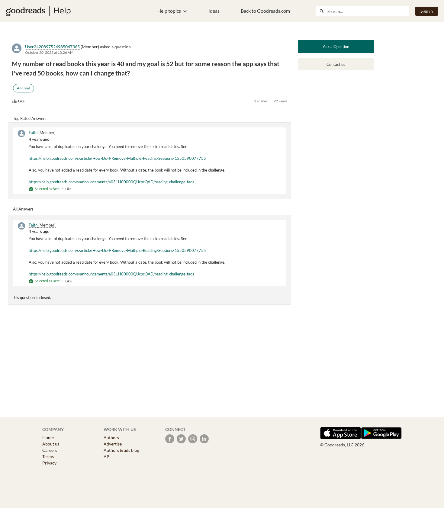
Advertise (113, 443)
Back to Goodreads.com (265, 11)
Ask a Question (336, 46)
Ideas (214, 11)
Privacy (49, 462)
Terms (48, 456)
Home (48, 437)
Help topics (169, 11)
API (107, 456)
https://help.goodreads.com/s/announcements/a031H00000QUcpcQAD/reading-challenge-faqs (111, 181)
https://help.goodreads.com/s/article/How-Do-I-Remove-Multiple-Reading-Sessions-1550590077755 (117, 158)
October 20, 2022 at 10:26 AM (49, 52)
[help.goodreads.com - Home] (38, 11)
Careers (49, 450)
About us (50, 443)
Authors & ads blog (121, 450)
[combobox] (368, 11)
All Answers (23, 209)
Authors (111, 437)
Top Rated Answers (30, 118)
